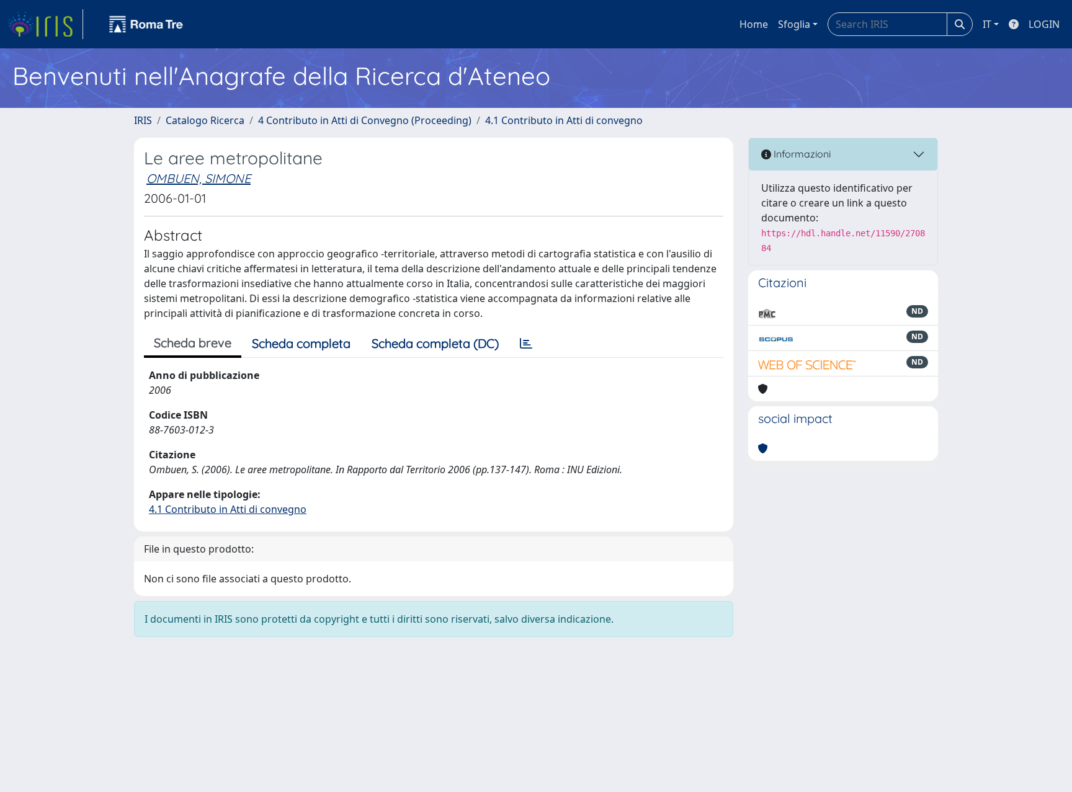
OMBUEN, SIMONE (198, 178)
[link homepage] (45, 24)
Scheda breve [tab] (192, 342)
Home (753, 24)
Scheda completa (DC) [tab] (435, 343)
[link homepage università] (146, 24)
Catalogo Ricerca (205, 120)
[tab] (526, 344)
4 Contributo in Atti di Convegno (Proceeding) (364, 120)
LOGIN (1044, 24)
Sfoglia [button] (794, 24)
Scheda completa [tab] (301, 343)
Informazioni (801, 154)
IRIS (143, 120)
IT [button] (987, 24)
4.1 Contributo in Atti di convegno (564, 120)
